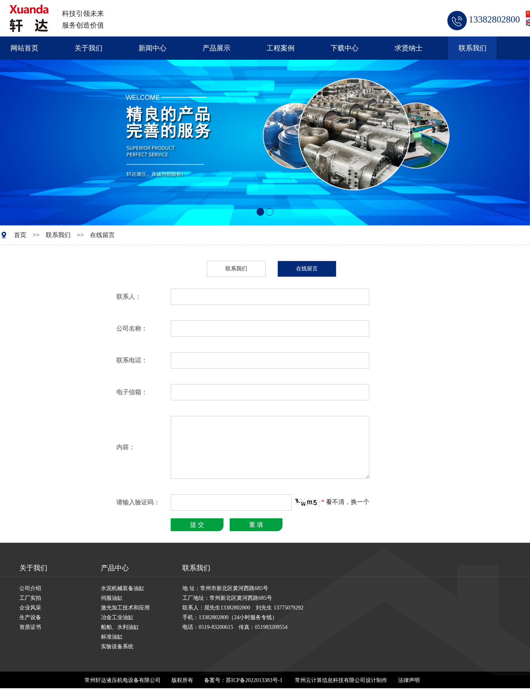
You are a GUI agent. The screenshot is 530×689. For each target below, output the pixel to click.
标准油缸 (112, 637)
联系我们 (473, 48)
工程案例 (280, 48)
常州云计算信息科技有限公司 (330, 680)
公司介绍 (30, 588)
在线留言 (102, 235)
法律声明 (409, 680)
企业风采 (30, 608)
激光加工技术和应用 (125, 608)
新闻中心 (152, 48)
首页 (20, 235)
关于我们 (88, 48)
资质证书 (30, 627)
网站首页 (24, 48)
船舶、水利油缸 (120, 627)
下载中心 (345, 48)
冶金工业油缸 (117, 617)
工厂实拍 (30, 598)
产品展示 (216, 48)
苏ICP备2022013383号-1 (254, 680)
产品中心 (115, 568)
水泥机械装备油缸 (122, 588)
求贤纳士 (409, 48)
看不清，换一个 (347, 502)
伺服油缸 (112, 598)
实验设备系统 (117, 646)
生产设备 (30, 617)
